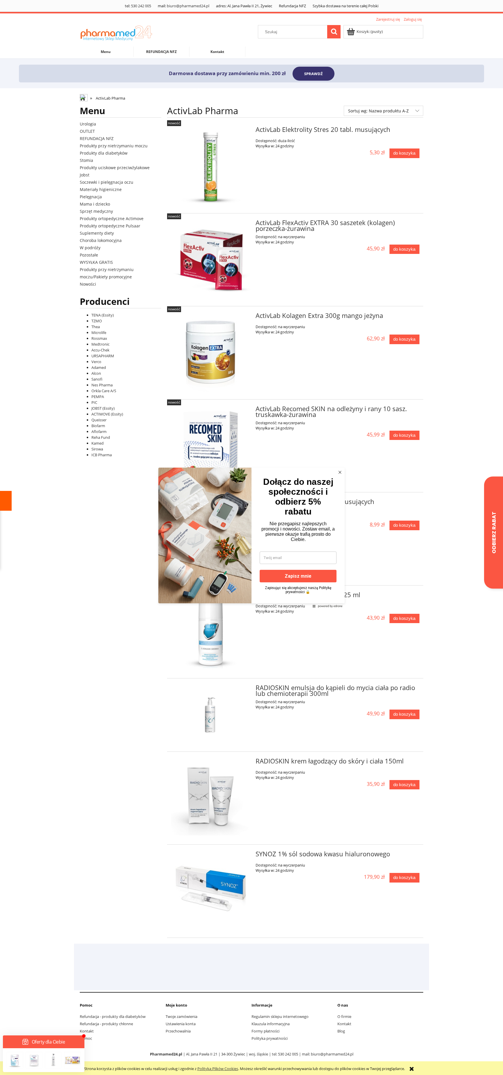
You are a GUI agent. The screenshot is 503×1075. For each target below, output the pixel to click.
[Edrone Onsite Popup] (251, 537)
